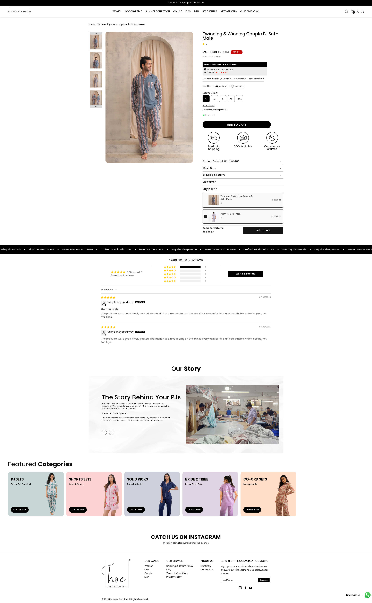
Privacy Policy (173, 577)
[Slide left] (96, 33)
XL (231, 98)
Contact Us (207, 570)
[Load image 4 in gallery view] (96, 98)
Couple (148, 573)
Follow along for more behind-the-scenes (187, 543)
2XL (240, 98)
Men (146, 577)
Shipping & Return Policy (179, 566)
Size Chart (208, 105)
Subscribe (264, 580)
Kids (146, 570)
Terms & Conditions (177, 573)
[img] (108, 297)
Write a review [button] (245, 273)
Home (92, 24)
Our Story (206, 566)
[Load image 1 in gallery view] (96, 41)
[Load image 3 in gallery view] (96, 79)
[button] (117, 11)
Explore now (19, 509)
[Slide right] (96, 106)
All (98, 24)
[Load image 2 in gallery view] (96, 60)
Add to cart (263, 230)
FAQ (168, 570)
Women (148, 566)
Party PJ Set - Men (230, 213)
